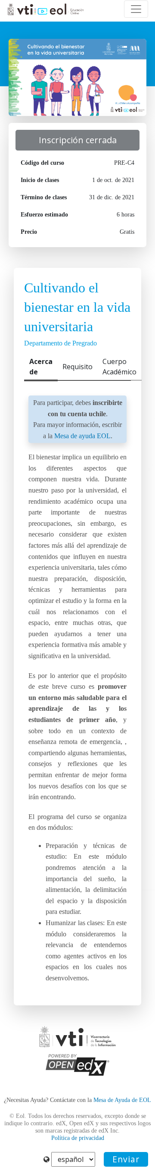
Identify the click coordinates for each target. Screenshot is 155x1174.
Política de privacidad (77, 1138)
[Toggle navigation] (136, 9)
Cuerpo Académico (119, 367)
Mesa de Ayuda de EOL (122, 1100)
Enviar (126, 1159)
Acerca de (41, 367)
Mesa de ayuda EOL (82, 435)
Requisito (77, 366)
